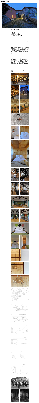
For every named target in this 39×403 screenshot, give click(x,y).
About (33, 1)
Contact (36, 1)
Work (30, 1)
